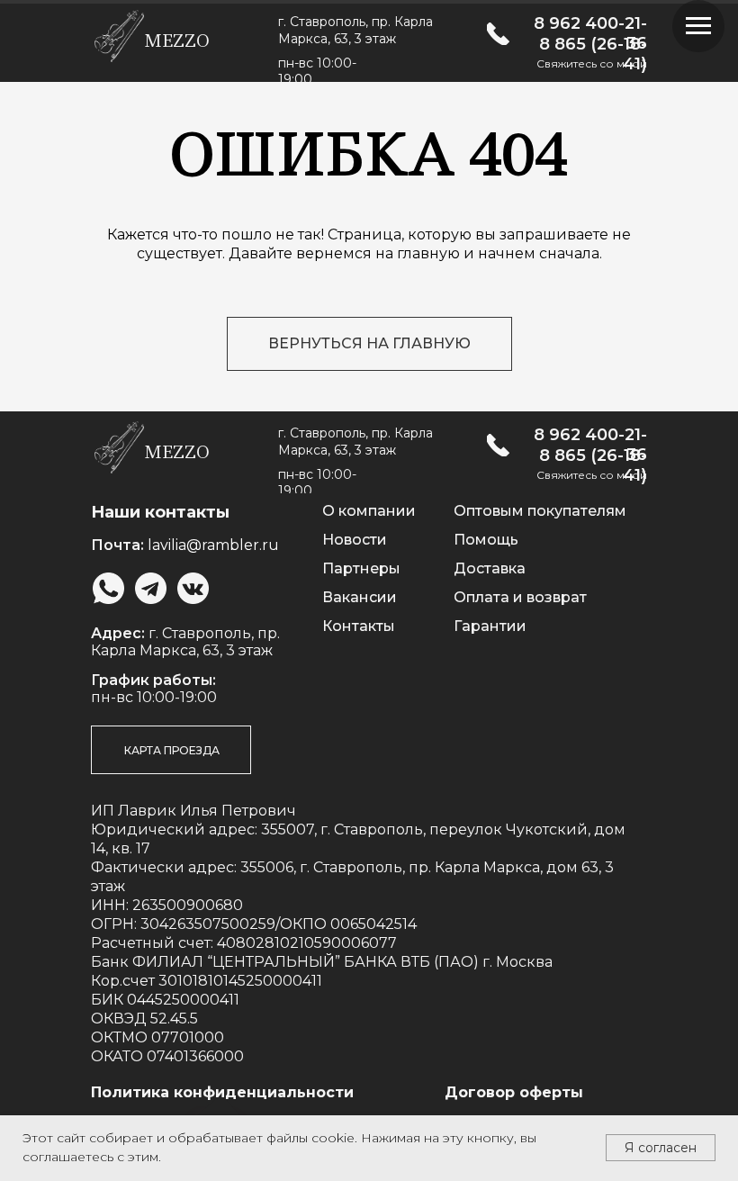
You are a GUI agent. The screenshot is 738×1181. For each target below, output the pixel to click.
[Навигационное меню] (698, 26)
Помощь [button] (486, 539)
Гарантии (490, 626)
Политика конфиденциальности (222, 1092)
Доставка (490, 568)
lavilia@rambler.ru (213, 545)
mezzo (177, 41)
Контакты (358, 626)
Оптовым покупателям (540, 510)
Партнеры (361, 568)
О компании (369, 510)
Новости (354, 539)
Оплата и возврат (520, 597)
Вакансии (359, 597)
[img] (498, 34)
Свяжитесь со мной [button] (591, 63)
